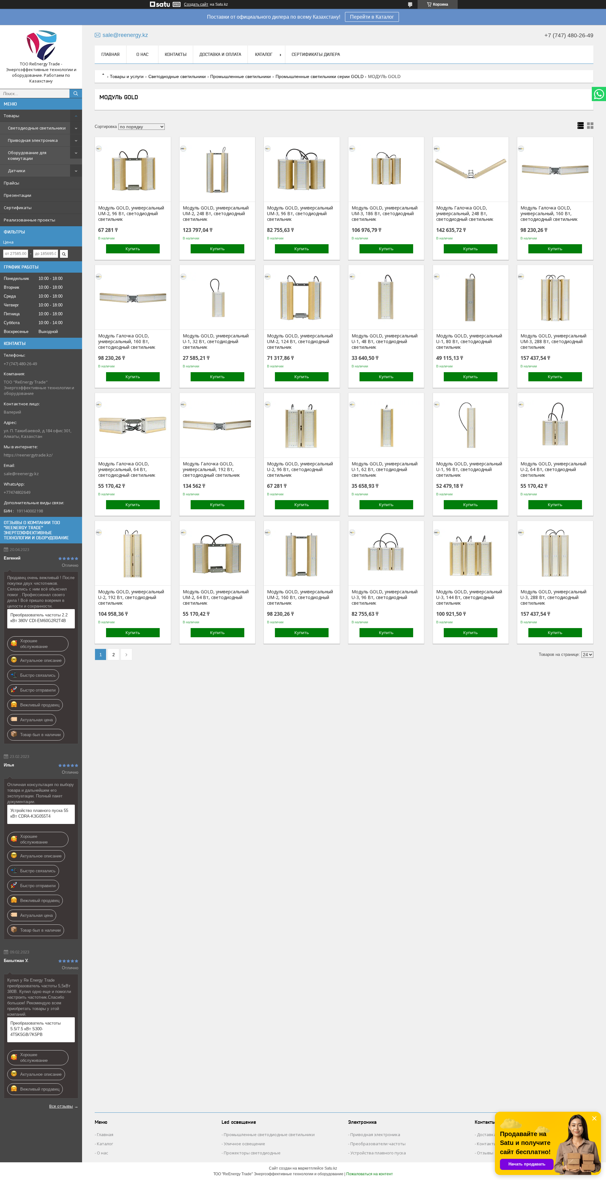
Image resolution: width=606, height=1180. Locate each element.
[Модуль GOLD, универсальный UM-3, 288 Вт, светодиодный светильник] (555, 298)
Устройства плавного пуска (378, 1153)
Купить (133, 248)
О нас (142, 54)
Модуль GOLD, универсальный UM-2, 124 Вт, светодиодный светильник (300, 341)
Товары (11, 115)
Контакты (176, 54)
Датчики (16, 170)
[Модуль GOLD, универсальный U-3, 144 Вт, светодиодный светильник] (470, 553)
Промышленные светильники (240, 76)
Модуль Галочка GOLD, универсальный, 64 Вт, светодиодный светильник (126, 469)
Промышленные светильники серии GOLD (320, 76)
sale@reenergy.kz (21, 473)
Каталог (263, 54)
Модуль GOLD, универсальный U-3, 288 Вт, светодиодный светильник (553, 597)
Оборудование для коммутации (27, 155)
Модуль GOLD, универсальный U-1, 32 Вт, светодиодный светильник (216, 341)
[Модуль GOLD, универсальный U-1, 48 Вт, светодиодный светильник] (386, 298)
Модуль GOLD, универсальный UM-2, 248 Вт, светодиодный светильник (216, 213)
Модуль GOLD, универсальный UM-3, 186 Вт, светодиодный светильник (385, 213)
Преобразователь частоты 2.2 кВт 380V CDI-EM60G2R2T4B (39, 618)
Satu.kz (330, 1168)
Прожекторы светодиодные (252, 1153)
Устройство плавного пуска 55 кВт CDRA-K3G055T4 (39, 813)
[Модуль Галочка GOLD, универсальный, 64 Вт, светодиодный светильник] (132, 425)
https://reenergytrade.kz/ (28, 455)
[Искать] (75, 93)
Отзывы (485, 1153)
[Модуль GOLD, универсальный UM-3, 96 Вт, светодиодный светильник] (301, 170)
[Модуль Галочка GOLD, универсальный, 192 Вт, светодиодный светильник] (217, 425)
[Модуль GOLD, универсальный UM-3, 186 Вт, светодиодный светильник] (386, 170)
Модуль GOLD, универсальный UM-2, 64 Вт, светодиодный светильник (216, 597)
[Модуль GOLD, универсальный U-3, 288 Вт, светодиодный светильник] (555, 553)
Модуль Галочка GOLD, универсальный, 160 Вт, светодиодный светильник (549, 213)
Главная (110, 54)
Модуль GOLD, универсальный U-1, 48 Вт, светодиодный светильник (385, 341)
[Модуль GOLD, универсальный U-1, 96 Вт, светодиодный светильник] (470, 425)
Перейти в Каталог (372, 17)
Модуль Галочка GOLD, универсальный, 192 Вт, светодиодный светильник (211, 469)
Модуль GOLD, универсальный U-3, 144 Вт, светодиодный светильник (469, 597)
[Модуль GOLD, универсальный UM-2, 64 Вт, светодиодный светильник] (217, 553)
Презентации (17, 195)
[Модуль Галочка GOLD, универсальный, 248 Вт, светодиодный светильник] (470, 170)
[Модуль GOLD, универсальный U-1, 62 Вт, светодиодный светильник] (386, 425)
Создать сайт (196, 4)
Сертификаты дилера (316, 54)
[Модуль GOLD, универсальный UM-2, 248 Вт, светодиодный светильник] (217, 170)
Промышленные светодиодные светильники (269, 1134)
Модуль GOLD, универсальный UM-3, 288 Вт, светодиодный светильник (553, 341)
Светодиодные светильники (37, 128)
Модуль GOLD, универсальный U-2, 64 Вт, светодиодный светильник (553, 469)
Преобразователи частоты (378, 1144)
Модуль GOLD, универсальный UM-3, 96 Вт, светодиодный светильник (300, 213)
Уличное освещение (244, 1144)
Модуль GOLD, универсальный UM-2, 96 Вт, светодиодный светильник (131, 213)
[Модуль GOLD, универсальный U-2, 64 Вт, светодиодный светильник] (555, 425)
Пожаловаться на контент (369, 1174)
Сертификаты (18, 207)
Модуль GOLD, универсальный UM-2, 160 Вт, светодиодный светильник (300, 597)
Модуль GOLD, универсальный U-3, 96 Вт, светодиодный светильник (385, 597)
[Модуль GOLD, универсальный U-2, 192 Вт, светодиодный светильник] (132, 553)
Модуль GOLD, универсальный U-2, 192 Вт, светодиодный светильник (131, 597)
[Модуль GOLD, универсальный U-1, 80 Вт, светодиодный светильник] (470, 298)
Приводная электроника (33, 140)
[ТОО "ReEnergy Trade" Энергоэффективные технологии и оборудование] (41, 45)
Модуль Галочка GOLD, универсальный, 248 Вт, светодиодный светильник (464, 213)
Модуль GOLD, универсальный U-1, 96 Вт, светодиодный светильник (469, 469)
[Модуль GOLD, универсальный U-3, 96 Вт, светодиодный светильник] (386, 553)
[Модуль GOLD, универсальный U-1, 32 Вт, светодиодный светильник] (217, 298)
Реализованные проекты (29, 220)
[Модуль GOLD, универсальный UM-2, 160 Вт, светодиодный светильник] (301, 553)
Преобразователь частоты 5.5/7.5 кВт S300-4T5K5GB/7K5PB (35, 1029)
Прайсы (11, 183)
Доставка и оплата (220, 54)
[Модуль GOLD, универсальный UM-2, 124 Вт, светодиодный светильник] (301, 298)
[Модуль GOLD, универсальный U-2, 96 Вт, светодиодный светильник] (301, 425)
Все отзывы (61, 1106)
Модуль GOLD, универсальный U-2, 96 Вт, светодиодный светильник (300, 469)
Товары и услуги (127, 76)
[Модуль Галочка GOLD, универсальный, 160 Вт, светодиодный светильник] (555, 170)
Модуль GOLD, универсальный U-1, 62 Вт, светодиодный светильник (385, 469)
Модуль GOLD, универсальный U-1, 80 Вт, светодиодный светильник (469, 341)
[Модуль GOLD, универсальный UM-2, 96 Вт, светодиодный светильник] (132, 170)
